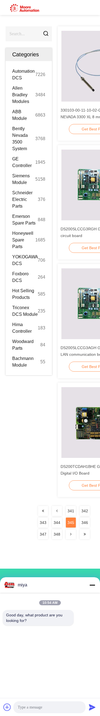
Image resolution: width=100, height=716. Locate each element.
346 (84, 522)
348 (57, 534)
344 (57, 522)
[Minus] (92, 585)
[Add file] (7, 707)
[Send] (92, 707)
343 (43, 522)
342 (84, 511)
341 (71, 511)
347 (43, 534)
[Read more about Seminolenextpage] (43, 511)
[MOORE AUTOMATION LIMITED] (25, 7)
